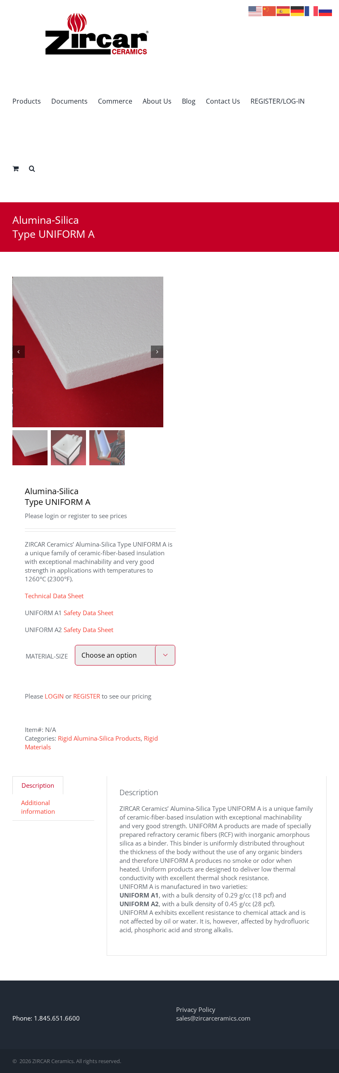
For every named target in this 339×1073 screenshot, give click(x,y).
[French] (312, 10)
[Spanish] (284, 10)
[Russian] (326, 10)
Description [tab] (37, 785)
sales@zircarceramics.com (213, 1018)
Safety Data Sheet (88, 613)
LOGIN (54, 696)
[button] (32, 168)
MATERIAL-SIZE (47, 656)
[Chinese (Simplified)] (270, 10)
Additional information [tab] (38, 806)
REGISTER (86, 696)
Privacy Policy (195, 1009)
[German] (298, 10)
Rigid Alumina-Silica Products (99, 738)
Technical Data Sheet (54, 596)
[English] (255, 10)
